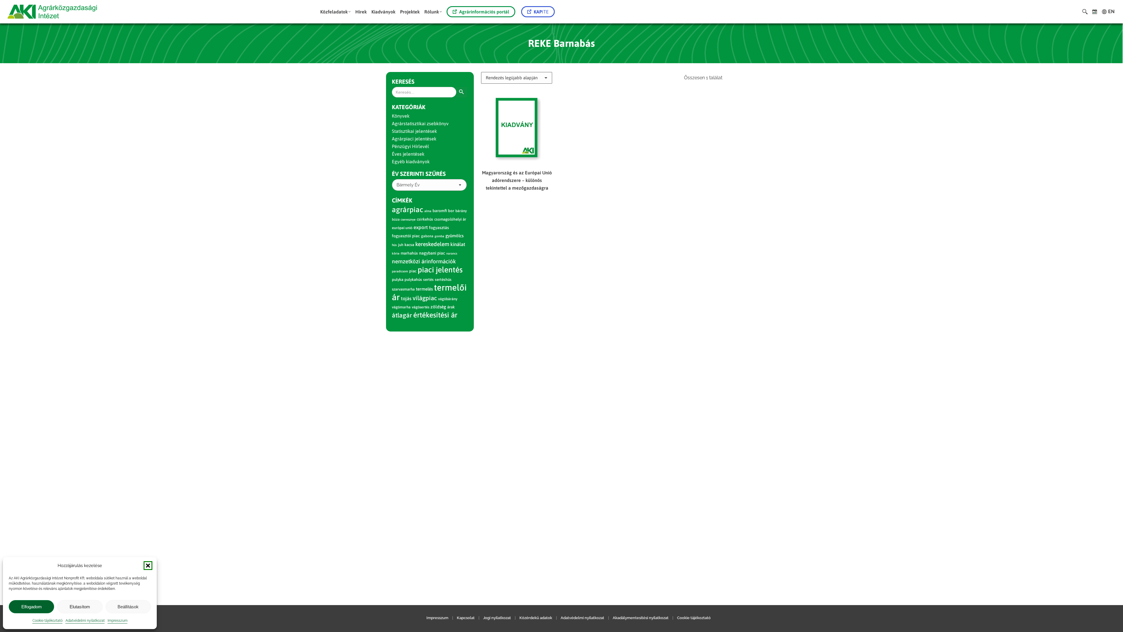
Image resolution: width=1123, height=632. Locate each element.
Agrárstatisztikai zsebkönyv (420, 123)
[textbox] (408, 185)
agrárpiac (407, 209)
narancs (451, 253)
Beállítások (128, 606)
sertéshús (443, 279)
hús (394, 245)
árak (451, 307)
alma (427, 211)
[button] (148, 566)
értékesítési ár (435, 315)
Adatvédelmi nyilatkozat (85, 621)
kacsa (409, 245)
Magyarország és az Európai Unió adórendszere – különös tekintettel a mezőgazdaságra (517, 180)
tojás (406, 298)
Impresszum (118, 621)
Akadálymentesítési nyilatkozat (641, 618)
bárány (461, 211)
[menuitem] (335, 11)
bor (451, 210)
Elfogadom (31, 606)
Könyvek (400, 115)
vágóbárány (447, 299)
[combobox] (429, 185)
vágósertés (420, 307)
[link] (1094, 11)
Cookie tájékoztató (47, 621)
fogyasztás (439, 227)
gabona (427, 236)
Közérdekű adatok (535, 618)
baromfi (440, 210)
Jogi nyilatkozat (497, 618)
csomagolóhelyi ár (450, 219)
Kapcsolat (466, 618)
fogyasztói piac (406, 235)
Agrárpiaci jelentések (414, 138)
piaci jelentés (440, 269)
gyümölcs (454, 235)
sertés (428, 279)
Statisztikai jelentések (414, 131)
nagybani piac (432, 253)
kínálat (457, 244)
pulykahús (413, 279)
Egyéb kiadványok (411, 161)
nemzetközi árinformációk (424, 261)
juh (400, 245)
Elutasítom (80, 606)
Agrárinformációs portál (484, 11)
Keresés (403, 81)
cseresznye (408, 219)
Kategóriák (409, 107)
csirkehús (425, 219)
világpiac (425, 298)
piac (412, 271)
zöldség (438, 306)
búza (395, 219)
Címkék (402, 200)
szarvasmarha (403, 289)
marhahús (409, 253)
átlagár (402, 315)
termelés (424, 288)
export (421, 227)
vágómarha (401, 307)
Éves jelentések (408, 154)
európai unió (402, 228)
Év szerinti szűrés (419, 173)
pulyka (397, 279)
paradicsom (400, 271)
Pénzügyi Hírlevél (410, 146)
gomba (439, 236)
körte (395, 253)
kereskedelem (432, 244)
